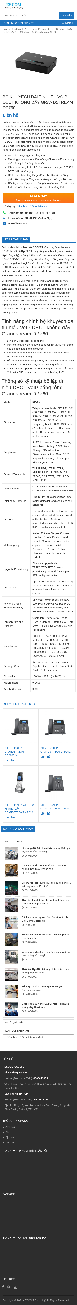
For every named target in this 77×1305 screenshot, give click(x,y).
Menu (68, 23)
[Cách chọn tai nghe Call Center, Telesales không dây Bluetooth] (11, 1009)
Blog (7, 1132)
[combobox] (38, 1036)
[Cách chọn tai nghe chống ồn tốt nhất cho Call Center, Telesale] (11, 922)
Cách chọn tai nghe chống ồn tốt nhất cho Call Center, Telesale (45, 919)
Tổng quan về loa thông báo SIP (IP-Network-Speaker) (42, 988)
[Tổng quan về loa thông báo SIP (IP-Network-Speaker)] (11, 991)
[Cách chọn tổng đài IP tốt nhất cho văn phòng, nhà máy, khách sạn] (11, 870)
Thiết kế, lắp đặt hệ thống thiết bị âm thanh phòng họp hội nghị (46, 971)
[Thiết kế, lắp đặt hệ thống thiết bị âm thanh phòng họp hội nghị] (11, 974)
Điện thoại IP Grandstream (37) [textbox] (37, 1037)
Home (6, 29)
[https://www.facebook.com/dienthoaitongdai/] (3, 1287)
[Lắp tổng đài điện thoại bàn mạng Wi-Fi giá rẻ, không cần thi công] (11, 853)
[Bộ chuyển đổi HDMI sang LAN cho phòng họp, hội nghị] (11, 939)
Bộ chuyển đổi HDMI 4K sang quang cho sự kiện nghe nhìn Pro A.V (46, 884)
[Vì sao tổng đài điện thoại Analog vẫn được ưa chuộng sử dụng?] (11, 957)
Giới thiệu (10, 1127)
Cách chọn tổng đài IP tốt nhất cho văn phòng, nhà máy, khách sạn (44, 867)
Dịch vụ (9, 1137)
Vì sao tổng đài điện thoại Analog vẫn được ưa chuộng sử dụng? (46, 953)
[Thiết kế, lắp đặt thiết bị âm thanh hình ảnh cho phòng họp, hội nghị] (11, 905)
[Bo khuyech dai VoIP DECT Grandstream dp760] (38, 62)
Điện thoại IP (17, 29)
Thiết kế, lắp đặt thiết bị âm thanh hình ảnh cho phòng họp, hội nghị (46, 902)
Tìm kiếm (66, 15)
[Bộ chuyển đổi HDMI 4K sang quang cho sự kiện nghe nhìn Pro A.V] (11, 888)
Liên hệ (9, 1142)
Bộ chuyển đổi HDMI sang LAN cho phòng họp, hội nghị (45, 936)
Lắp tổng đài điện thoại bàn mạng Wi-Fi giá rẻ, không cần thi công (46, 850)
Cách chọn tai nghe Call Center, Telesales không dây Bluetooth (45, 1005)
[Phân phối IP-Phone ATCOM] (8, 1287)
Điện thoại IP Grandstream (40, 29)
